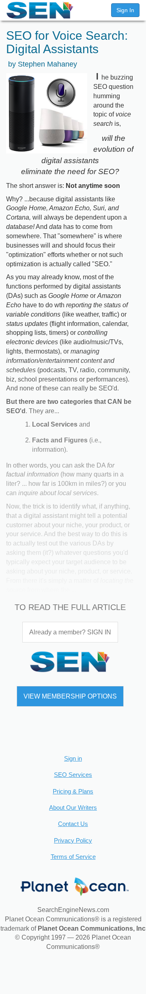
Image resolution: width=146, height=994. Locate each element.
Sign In (125, 10)
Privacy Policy (73, 840)
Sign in (73, 758)
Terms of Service (73, 856)
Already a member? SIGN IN (70, 632)
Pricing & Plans (73, 791)
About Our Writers (73, 807)
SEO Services (73, 774)
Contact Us (73, 823)
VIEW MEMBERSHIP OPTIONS (70, 696)
